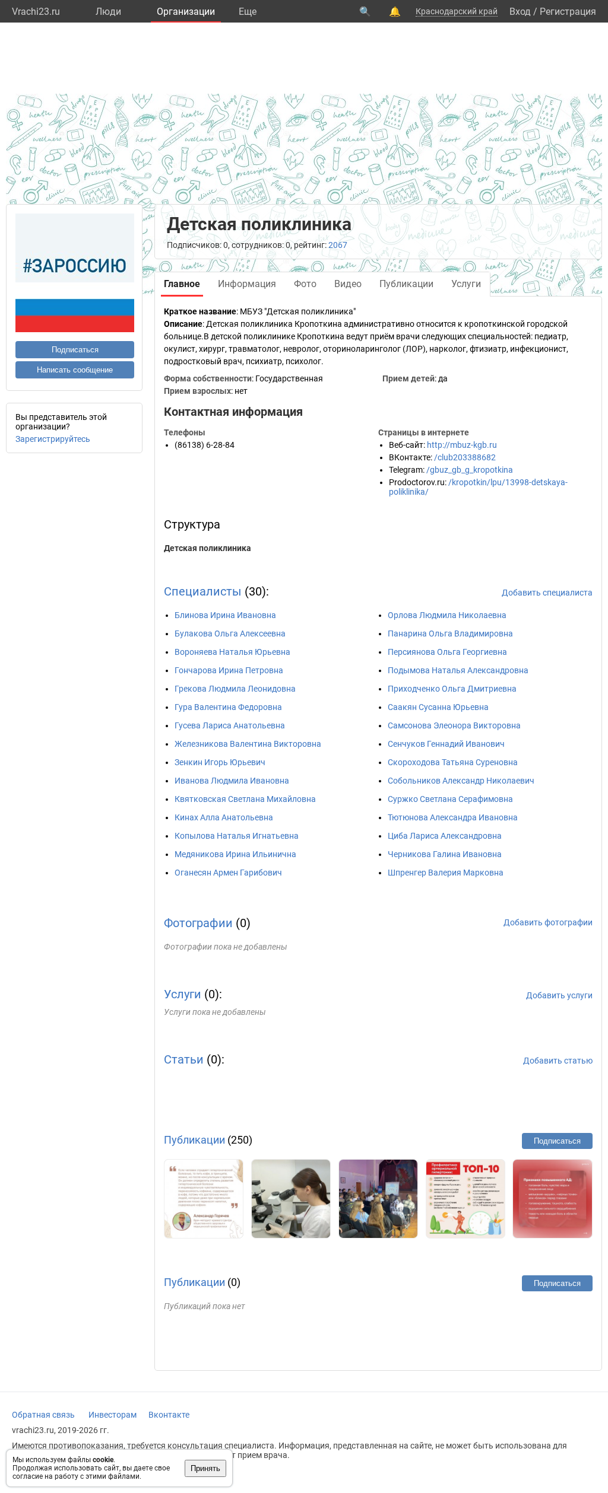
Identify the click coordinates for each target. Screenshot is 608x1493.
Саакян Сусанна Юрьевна (438, 707)
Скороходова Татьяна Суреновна (453, 762)
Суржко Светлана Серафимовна (450, 799)
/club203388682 (465, 457)
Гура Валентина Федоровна (228, 707)
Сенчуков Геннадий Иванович (446, 744)
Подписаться (75, 349)
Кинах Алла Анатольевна (224, 817)
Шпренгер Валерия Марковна (446, 872)
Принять (205, 1468)
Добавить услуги (559, 995)
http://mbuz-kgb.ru (462, 445)
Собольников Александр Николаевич (461, 780)
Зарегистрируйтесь (52, 439)
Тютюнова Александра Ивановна (453, 817)
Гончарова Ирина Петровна (229, 670)
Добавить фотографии (548, 922)
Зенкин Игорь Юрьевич (220, 762)
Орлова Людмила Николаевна (447, 615)
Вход (520, 11)
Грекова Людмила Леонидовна (235, 688)
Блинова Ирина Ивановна (225, 615)
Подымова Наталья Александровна (458, 670)
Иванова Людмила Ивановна (232, 780)
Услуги (182, 994)
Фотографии (198, 923)
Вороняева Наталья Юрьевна (232, 652)
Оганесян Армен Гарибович (228, 872)
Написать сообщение (75, 369)
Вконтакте (168, 1414)
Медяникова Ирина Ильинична (235, 854)
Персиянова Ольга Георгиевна (447, 652)
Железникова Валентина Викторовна (248, 744)
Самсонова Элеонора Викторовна (454, 725)
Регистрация (568, 11)
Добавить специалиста (547, 592)
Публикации (194, 1140)
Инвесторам (112, 1414)
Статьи (184, 1059)
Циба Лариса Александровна (445, 836)
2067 (337, 245)
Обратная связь (43, 1414)
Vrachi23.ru (36, 11)
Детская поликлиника (207, 548)
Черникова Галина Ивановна (445, 854)
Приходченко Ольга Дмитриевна (452, 688)
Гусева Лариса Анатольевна (230, 725)
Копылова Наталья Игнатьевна (237, 836)
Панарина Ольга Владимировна (450, 633)
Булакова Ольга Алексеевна (230, 633)
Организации (186, 11)
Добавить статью (558, 1060)
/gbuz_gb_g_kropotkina (469, 470)
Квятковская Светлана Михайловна (245, 799)
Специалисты (203, 591)
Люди (108, 11)
